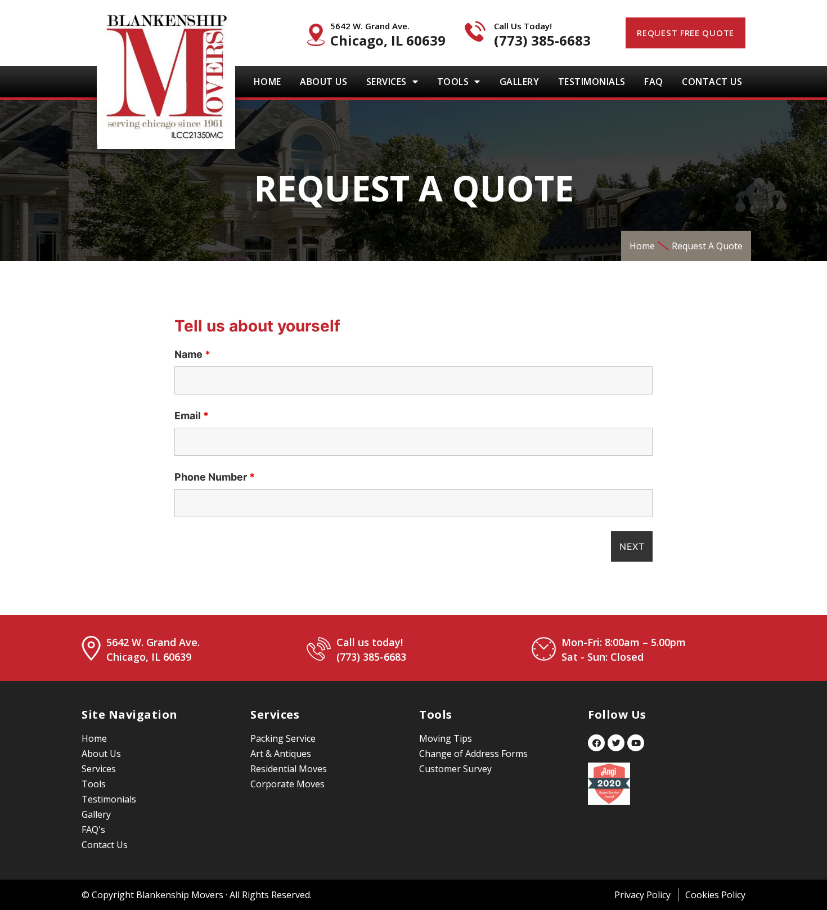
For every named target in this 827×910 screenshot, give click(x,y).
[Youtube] (635, 742)
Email (191, 416)
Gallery (520, 81)
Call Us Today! (523, 26)
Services (386, 81)
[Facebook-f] (596, 742)
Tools (453, 81)
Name (192, 354)
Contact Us (712, 81)
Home (267, 81)
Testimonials (592, 81)
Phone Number (214, 477)
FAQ (653, 81)
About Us (323, 81)
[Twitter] (616, 742)
